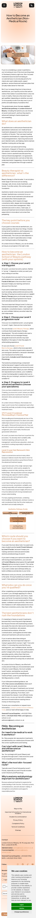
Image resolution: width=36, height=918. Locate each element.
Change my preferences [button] (21, 912)
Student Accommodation (18, 817)
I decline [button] (21, 908)
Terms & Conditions (18, 827)
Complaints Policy (18, 823)
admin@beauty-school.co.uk (23, 848)
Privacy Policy (18, 820)
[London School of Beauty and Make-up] (18, 5)
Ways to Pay (18, 809)
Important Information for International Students (18, 812)
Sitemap (18, 830)
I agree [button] (22, 904)
